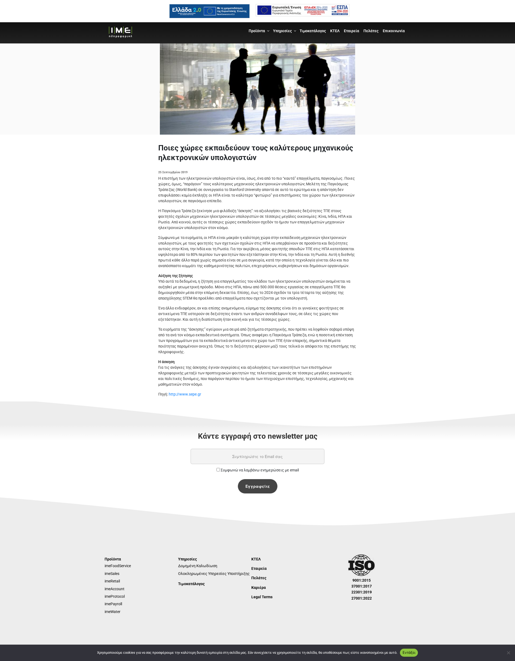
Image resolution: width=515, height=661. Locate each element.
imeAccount (114, 589)
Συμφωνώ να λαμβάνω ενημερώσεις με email (259, 470)
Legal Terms (262, 597)
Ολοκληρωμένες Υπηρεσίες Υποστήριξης (214, 573)
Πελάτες (370, 31)
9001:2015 (361, 580)
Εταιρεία (351, 31)
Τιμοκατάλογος (313, 31)
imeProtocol (115, 596)
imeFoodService (118, 566)
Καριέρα (258, 587)
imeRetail (112, 581)
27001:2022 (361, 598)
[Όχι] (508, 652)
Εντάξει (409, 652)
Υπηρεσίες (282, 31)
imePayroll (113, 604)
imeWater (112, 612)
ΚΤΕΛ (335, 31)
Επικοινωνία (394, 31)
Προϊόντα (257, 31)
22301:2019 (361, 592)
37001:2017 (361, 586)
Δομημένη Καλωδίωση (197, 566)
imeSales (112, 573)
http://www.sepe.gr (185, 394)
